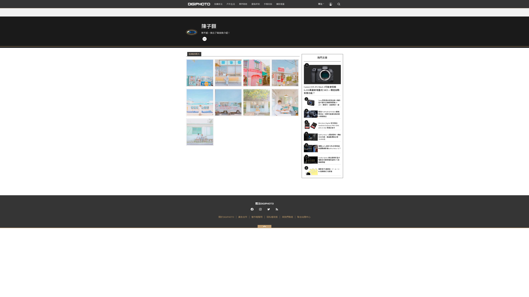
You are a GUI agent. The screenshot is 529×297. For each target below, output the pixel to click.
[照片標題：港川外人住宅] (285, 73)
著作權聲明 (256, 217)
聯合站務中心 (304, 217)
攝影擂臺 (280, 4)
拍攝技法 (218, 4)
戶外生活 (231, 4)
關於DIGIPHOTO (226, 217)
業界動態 (243, 4)
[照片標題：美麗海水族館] (200, 102)
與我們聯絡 (287, 217)
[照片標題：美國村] (200, 73)
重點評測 (255, 4)
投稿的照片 (194, 54)
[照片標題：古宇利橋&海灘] (228, 102)
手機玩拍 (268, 4)
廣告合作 (242, 217)
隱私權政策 (272, 217)
